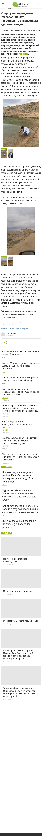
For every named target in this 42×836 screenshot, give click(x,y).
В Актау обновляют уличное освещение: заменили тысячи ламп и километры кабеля (21, 392)
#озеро (18, 329)
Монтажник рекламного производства (15, 560)
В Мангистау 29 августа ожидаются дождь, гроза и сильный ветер (20, 379)
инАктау (24, 53)
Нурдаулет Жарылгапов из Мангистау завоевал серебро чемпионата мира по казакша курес (19, 495)
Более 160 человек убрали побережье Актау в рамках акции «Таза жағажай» (21, 366)
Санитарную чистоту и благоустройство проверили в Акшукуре (17, 424)
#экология (4, 329)
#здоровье (25, 329)
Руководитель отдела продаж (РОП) (20, 621)
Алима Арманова (11, 333)
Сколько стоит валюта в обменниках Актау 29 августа (20, 353)
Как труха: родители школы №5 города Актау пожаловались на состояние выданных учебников (20, 509)
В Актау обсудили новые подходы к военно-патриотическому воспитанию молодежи (20, 441)
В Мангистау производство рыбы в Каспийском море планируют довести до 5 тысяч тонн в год (19, 477)
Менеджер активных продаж (17, 591)
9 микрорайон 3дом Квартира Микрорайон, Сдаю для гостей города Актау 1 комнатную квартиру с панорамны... (18, 654)
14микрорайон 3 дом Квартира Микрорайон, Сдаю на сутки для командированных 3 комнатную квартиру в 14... (19, 692)
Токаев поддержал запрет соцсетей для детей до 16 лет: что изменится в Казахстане (20, 457)
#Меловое (12, 329)
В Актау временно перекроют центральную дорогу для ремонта (19, 524)
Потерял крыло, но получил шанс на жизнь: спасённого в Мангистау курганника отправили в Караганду (20, 408)
